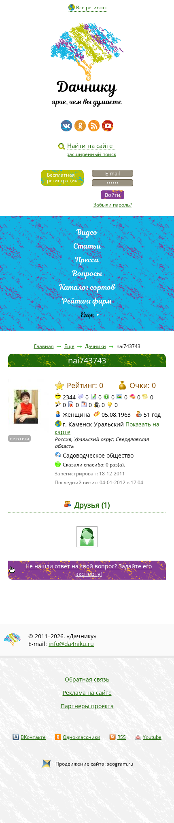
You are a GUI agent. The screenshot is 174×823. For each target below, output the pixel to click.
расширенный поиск (91, 154)
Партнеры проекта (87, 706)
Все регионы (91, 7)
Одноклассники (81, 737)
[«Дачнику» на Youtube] (107, 125)
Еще (87, 315)
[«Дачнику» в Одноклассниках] (80, 125)
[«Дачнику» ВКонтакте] (66, 125)
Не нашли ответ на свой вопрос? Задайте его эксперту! (88, 570)
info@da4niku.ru (71, 644)
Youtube (152, 737)
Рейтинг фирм (87, 301)
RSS (121, 737)
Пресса (87, 260)
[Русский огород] (87, 536)
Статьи (87, 246)
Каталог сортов (87, 287)
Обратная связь (87, 679)
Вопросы (87, 273)
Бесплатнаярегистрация (62, 177)
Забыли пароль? (112, 204)
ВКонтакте (33, 737)
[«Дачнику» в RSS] (94, 125)
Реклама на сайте (87, 692)
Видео (87, 232)
